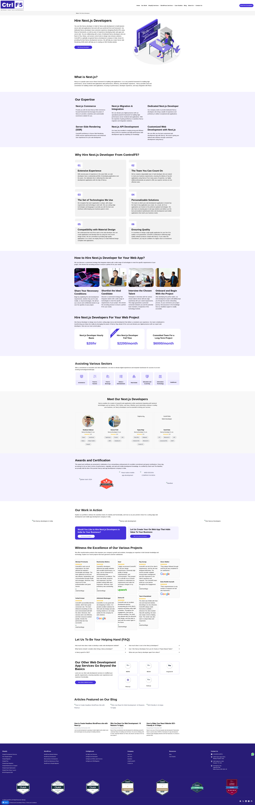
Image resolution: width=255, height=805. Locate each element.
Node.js (148, 685)
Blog (185, 5)
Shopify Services (153, 5)
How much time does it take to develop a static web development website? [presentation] (97, 645)
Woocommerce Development (51, 758)
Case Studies (179, 5)
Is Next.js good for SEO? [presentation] (82, 652)
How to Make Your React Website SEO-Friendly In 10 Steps (161, 724)
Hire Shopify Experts (7, 756)
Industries (130, 758)
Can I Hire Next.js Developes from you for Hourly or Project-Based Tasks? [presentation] (150, 649)
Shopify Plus (5, 761)
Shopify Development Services (9, 754)
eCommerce (81, 382)
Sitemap (23, 799)
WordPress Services (167, 5)
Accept (228, 802)
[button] (252, 792)
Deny (245, 802)
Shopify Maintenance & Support (9, 765)
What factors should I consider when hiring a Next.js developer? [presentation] (94, 649)
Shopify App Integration (7, 763)
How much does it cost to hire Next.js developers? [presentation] (143, 645)
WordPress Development (50, 756)
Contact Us (199, 5)
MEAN (149, 671)
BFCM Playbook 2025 (7, 772)
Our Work (144, 5)
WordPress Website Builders (51, 754)
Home (138, 5)
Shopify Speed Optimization (8, 767)
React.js (128, 686)
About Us (191, 5)
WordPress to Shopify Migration (51, 763)
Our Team (130, 756)
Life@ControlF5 (131, 761)
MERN (128, 671)
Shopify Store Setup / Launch (9, 770)
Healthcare (173, 382)
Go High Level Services (91, 754)
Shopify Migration (6, 758)
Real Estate (134, 382)
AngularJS (169, 671)
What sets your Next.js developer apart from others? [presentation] (144, 652)
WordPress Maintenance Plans (51, 761)
